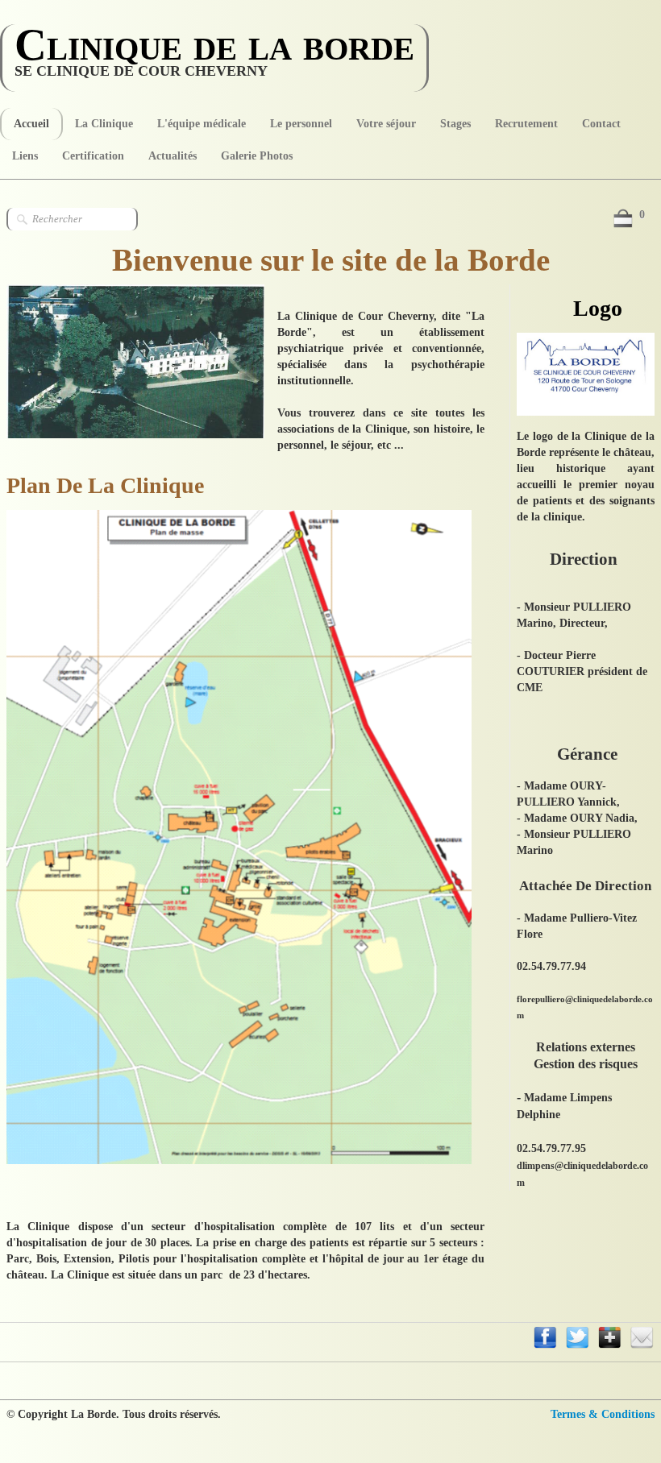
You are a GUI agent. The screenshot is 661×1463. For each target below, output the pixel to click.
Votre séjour (386, 124)
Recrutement (526, 124)
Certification (93, 156)
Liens (25, 156)
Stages (455, 124)
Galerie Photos (257, 156)
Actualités (172, 156)
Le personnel (301, 124)
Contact (601, 124)
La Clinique (104, 124)
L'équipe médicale (201, 124)
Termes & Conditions (603, 1414)
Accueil (31, 124)
